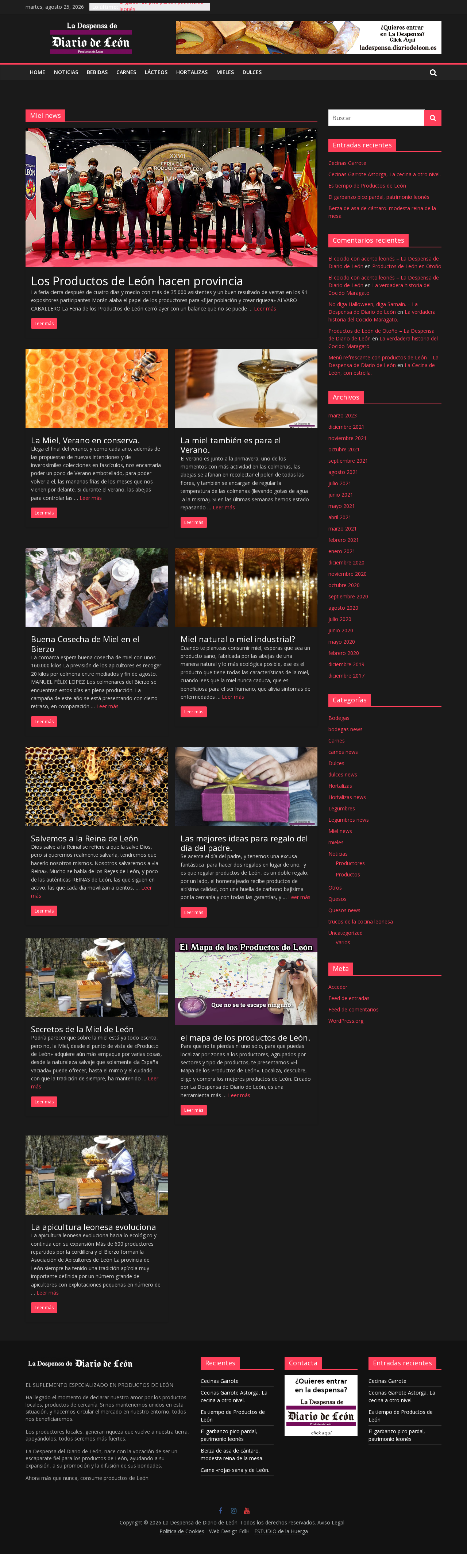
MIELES (225, 72)
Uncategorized (345, 932)
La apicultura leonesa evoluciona (93, 1226)
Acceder (337, 986)
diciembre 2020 (346, 562)
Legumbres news (348, 819)
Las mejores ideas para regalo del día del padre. (244, 843)
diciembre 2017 (346, 675)
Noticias (338, 853)
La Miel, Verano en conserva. (85, 440)
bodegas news (345, 729)
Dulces (336, 763)
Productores (350, 863)
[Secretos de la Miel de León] (97, 942)
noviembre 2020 (347, 573)
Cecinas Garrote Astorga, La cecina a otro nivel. (384, 174)
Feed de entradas (349, 998)
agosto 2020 (343, 607)
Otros (335, 887)
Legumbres (341, 808)
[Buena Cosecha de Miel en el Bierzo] (97, 552)
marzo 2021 (342, 528)
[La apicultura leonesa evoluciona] (97, 1140)
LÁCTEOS (156, 72)
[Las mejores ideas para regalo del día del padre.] (246, 751)
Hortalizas (192, 72)
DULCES (252, 72)
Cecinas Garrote (347, 162)
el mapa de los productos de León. (245, 1037)
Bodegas (339, 717)
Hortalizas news (347, 797)
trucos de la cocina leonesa (360, 921)
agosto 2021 (343, 471)
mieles (336, 842)
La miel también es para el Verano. (231, 445)
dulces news (342, 774)
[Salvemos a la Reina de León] (97, 751)
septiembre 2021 (348, 460)
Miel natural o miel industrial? (238, 638)
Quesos (337, 898)
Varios (343, 942)
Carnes (336, 740)
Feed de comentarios (353, 1009)
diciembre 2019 (346, 664)
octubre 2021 (344, 449)
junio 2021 (340, 494)
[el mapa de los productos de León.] (246, 942)
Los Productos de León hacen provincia (137, 281)
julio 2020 (339, 619)
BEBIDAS (97, 72)
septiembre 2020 (348, 596)
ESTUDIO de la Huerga (281, 1531)
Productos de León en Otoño (406, 266)
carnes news (343, 751)
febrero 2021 (343, 539)
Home (37, 72)
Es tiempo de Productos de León (367, 185)
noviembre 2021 (347, 438)
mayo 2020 (341, 641)
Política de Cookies (181, 1531)
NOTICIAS (66, 72)
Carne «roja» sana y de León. (235, 1469)
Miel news (340, 831)
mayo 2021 (341, 505)
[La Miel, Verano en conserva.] (97, 353)
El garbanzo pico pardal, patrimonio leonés (378, 196)
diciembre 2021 (346, 426)
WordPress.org (345, 1020)
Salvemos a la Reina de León (84, 838)
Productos (348, 874)
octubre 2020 (344, 585)
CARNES (126, 72)
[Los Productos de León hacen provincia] (171, 132)
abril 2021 (339, 517)
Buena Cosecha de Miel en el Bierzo (85, 643)
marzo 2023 (342, 415)
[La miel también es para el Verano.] (246, 353)
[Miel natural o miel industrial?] (246, 552)
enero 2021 (341, 551)
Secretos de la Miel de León (82, 1028)
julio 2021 (339, 483)
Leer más (265, 308)
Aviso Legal (330, 1522)
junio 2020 (340, 630)
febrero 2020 (343, 652)
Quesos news (344, 910)
